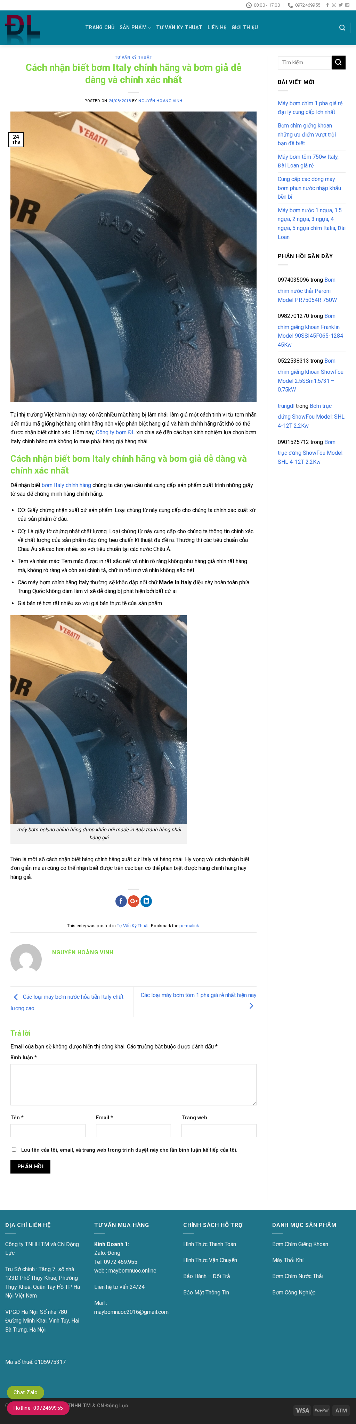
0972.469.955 (120, 1262)
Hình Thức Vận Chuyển (210, 1260)
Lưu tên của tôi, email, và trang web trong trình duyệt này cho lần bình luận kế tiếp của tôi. (129, 1150)
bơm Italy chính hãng (66, 485)
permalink (189, 925)
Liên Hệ (217, 28)
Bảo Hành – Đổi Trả (206, 1276)
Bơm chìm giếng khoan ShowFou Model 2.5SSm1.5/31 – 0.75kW (310, 375)
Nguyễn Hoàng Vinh (160, 101)
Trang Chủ (100, 28)
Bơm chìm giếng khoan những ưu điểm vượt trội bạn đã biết (307, 134)
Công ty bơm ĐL (115, 432)
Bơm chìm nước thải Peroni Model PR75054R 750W (307, 290)
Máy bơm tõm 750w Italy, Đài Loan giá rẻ (308, 161)
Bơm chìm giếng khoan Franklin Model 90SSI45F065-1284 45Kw (310, 330)
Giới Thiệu (245, 28)
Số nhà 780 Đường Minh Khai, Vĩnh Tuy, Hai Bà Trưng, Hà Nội (42, 1321)
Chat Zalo (26, 1392)
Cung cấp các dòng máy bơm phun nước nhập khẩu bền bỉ (309, 188)
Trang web (194, 1118)
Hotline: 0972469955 (38, 1408)
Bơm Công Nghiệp (294, 1292)
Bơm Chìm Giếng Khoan (300, 1244)
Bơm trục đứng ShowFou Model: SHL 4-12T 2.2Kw (311, 416)
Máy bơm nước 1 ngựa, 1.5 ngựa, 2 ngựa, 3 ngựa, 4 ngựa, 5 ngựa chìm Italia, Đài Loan (312, 223)
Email (104, 1118)
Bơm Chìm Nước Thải (297, 1276)
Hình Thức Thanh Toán (209, 1244)
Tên (17, 1118)
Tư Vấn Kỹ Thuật (179, 28)
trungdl (286, 406)
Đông (113, 1253)
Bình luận (23, 1058)
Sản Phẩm (133, 28)
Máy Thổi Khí (288, 1260)
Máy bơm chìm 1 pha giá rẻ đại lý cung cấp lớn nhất (310, 108)
